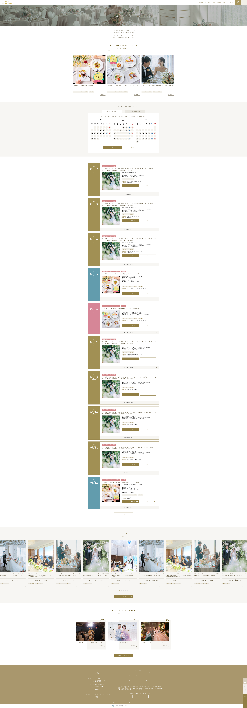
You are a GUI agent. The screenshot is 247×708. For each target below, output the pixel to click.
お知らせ (119, 675)
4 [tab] (125, 590)
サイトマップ (160, 675)
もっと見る (123, 514)
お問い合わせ (142, 675)
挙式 (214, 2)
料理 (224, 2)
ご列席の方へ (148, 673)
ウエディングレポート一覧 (123, 655)
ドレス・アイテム (230, 2)
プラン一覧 (123, 596)
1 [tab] (119, 590)
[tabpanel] (13, 563)
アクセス (125, 675)
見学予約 (136, 675)
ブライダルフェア (202, 2)
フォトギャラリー (131, 673)
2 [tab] (121, 590)
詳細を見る (148, 185)
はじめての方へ (140, 673)
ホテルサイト (140, 696)
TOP (119, 670)
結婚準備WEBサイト (147, 693)
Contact (150, 680)
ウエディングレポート (122, 673)
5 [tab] (127, 590)
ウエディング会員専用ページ (135, 693)
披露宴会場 (219, 2)
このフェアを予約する (130, 220)
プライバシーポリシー (151, 675)
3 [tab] (123, 590)
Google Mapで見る (97, 681)
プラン (209, 2)
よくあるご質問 (156, 673)
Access (133, 680)
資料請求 (245, 690)
